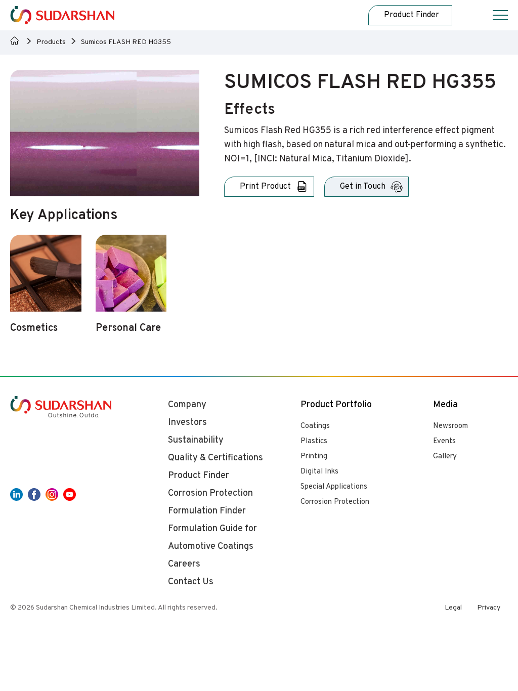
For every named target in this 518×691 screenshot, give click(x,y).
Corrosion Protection (334, 502)
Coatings (315, 426)
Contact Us (190, 582)
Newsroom (450, 426)
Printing (313, 456)
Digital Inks (319, 472)
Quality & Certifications (215, 458)
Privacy (488, 607)
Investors (187, 422)
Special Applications (333, 487)
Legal (453, 607)
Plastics (313, 441)
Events (444, 441)
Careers (184, 564)
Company (187, 405)
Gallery (445, 456)
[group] (45, 290)
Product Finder (198, 476)
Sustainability (196, 440)
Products (51, 42)
